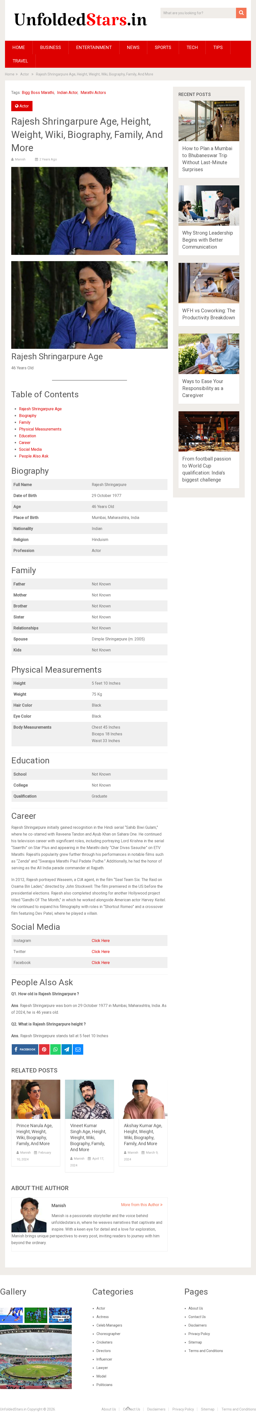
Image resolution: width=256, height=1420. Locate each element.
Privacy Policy (199, 1334)
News (133, 47)
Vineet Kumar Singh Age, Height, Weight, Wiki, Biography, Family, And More (88, 1137)
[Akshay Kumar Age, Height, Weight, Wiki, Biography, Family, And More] (143, 1099)
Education (27, 436)
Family (24, 422)
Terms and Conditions (205, 1351)
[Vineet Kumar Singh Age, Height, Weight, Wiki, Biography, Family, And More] (89, 1099)
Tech (192, 47)
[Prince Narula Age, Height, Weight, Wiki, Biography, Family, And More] (35, 1099)
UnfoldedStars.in (13, 1409)
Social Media (30, 449)
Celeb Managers (109, 1325)
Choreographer (108, 1334)
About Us (195, 1308)
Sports (163, 47)
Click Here (101, 940)
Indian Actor (67, 92)
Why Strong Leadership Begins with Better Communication (207, 240)
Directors (103, 1351)
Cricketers (104, 1342)
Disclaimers (197, 1325)
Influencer (104, 1359)
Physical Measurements (40, 429)
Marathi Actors (93, 92)
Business (50, 47)
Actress (102, 1317)
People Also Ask (33, 456)
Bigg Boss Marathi (38, 92)
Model (101, 1376)
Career (24, 442)
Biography (27, 415)
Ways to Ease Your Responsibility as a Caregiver (202, 388)
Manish (20, 159)
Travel (20, 60)
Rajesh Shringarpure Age (40, 409)
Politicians (104, 1385)
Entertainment (94, 47)
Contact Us (197, 1317)
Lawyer (102, 1368)
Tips (218, 47)
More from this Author (140, 1204)
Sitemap (195, 1342)
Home (18, 47)
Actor (24, 106)
